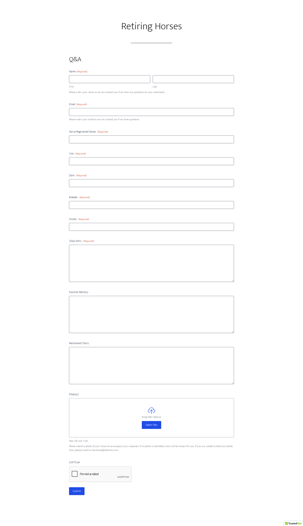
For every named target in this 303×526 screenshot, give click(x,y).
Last (155, 87)
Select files (151, 424)
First (71, 87)
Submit (77, 491)
